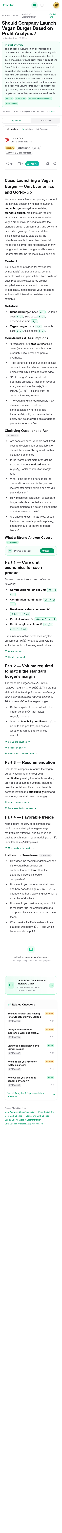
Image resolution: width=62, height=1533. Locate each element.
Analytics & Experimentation (28, 15)
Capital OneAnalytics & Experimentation (23, 1119)
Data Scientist (11, 103)
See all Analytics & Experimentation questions (25, 1094)
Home (15, 16)
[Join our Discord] (34, 5)
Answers (44, 128)
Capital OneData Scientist (37, 1116)
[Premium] (56, 5)
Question (16, 120)
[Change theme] (42, 5)
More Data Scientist (13, 1116)
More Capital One (46, 1112)
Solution (29, 128)
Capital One (52, 15)
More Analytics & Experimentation (20, 1112)
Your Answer (45, 120)
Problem (14, 128)
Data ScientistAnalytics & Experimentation (24, 1123)
